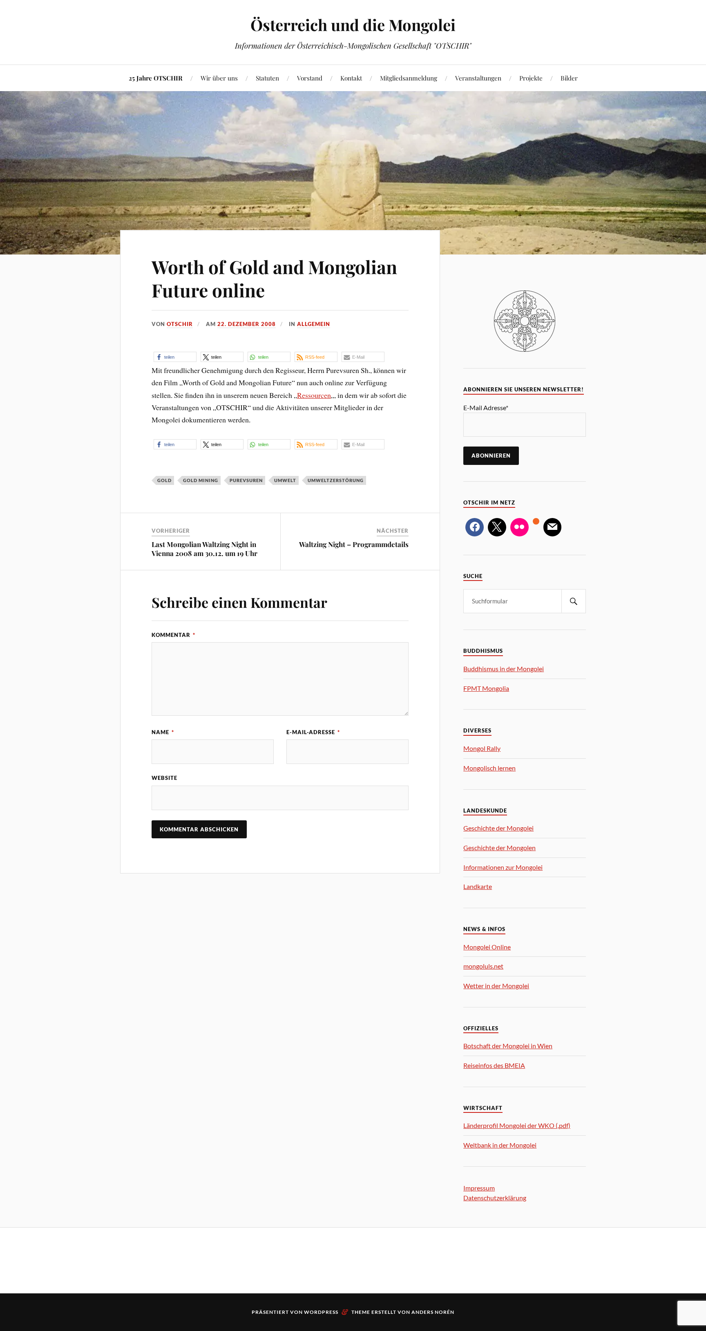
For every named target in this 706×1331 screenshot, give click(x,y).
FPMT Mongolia (486, 688)
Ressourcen (314, 395)
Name (163, 732)
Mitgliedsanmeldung (408, 78)
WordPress (321, 1312)
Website (164, 778)
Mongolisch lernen (489, 768)
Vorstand (309, 78)
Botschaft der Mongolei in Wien (507, 1046)
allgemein (313, 324)
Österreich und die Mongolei (353, 24)
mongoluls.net (483, 966)
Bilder (569, 78)
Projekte (531, 78)
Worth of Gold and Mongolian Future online (274, 278)
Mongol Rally (481, 748)
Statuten (267, 78)
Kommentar (173, 635)
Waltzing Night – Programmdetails (354, 544)
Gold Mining (200, 480)
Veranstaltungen (478, 78)
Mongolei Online (487, 947)
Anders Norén (432, 1312)
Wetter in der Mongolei (496, 985)
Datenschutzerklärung (494, 1197)
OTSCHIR (180, 324)
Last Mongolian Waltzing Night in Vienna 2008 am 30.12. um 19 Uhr (204, 549)
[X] (497, 527)
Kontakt (351, 78)
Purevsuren (246, 480)
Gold (164, 480)
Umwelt (285, 480)
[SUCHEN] (573, 601)
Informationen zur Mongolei (503, 867)
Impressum (479, 1188)
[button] (175, 357)
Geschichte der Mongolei (498, 828)
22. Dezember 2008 (246, 324)
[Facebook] (474, 527)
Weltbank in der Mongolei (499, 1145)
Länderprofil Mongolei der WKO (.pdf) (516, 1125)
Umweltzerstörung (336, 480)
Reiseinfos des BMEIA (494, 1065)
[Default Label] (519, 527)
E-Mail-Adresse (313, 732)
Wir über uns (219, 78)
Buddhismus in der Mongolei (503, 668)
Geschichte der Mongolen (499, 847)
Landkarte (477, 886)
